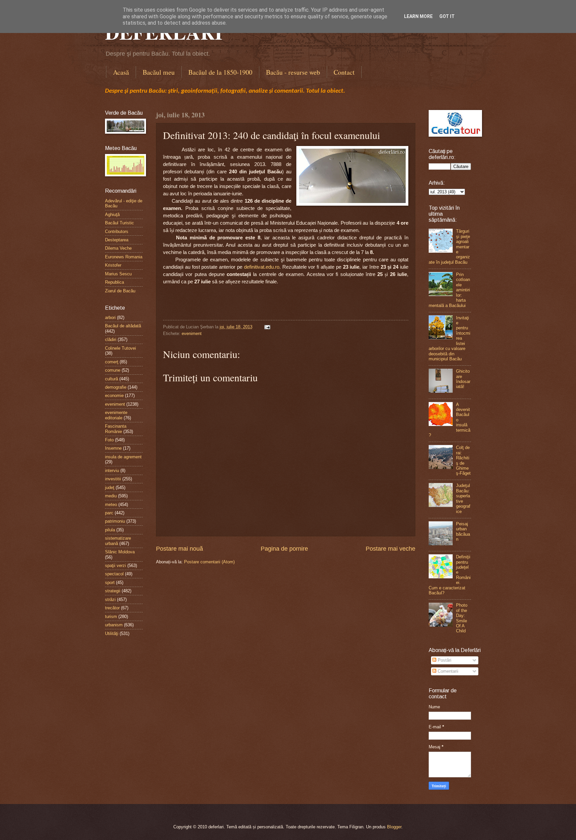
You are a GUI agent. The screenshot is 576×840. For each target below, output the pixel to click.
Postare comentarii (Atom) (209, 561)
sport (110, 582)
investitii (113, 478)
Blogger (394, 826)
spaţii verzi (115, 565)
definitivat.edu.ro (261, 267)
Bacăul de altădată (123, 325)
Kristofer (113, 265)
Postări (443, 660)
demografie (115, 387)
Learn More (418, 16)
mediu (111, 495)
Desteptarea (116, 239)
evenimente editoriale (116, 415)
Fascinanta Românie (115, 429)
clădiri (110, 339)
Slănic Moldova (120, 551)
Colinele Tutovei (120, 348)
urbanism (114, 624)
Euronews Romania (123, 256)
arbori (110, 317)
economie (114, 395)
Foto (109, 439)
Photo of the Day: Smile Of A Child (461, 618)
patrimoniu (115, 521)
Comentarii (447, 671)
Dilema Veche (118, 248)
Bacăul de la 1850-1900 (220, 72)
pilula (110, 529)
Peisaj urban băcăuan (463, 531)
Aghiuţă (112, 214)
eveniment (192, 333)
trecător (112, 607)
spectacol (114, 573)
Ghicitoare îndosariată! (463, 379)
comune (112, 370)
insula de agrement (123, 456)
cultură (111, 378)
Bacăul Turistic (119, 222)
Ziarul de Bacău (120, 290)
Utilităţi (111, 633)
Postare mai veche (390, 548)
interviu (112, 470)
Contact (344, 72)
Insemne (113, 448)
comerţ (111, 361)
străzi (110, 599)
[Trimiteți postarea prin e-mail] (266, 326)
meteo (111, 504)
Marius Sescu (118, 273)
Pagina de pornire (284, 548)
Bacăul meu (159, 72)
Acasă (121, 72)
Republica (114, 282)
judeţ (109, 487)
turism (111, 616)
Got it (447, 16)
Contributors (116, 231)
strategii (112, 590)
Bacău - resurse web (293, 72)
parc (109, 512)
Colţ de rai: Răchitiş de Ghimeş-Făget (463, 460)
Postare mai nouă (179, 548)
